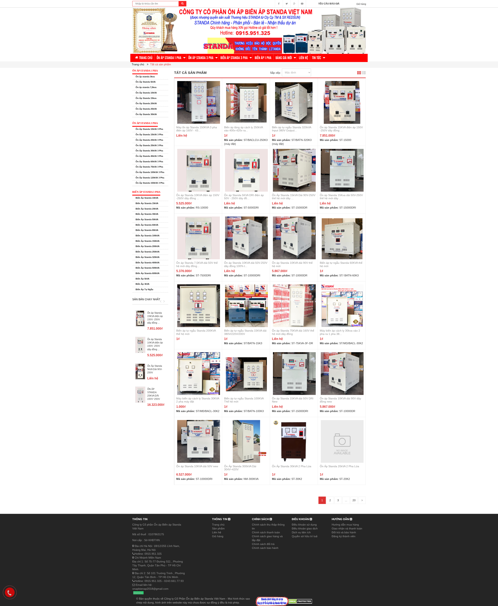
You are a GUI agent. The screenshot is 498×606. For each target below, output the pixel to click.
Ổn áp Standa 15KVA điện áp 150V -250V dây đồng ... (341, 129)
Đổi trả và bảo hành (344, 532)
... (346, 500)
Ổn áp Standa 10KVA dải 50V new (197, 466)
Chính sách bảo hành (265, 547)
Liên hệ (216, 532)
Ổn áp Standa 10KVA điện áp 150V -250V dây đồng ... (197, 197)
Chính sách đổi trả (263, 544)
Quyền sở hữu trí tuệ (304, 536)
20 (354, 500)
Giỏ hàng (217, 536)
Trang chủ (218, 524)
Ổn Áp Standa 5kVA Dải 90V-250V (154, 369)
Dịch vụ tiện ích (301, 532)
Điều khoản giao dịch (305, 528)
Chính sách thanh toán (266, 532)
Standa (137, 592)
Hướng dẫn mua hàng (345, 524)
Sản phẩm (218, 528)
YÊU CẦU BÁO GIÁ (328, 3)
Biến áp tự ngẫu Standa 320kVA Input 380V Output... (291, 129)
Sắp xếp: (275, 72)
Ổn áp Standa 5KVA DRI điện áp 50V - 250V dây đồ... (244, 197)
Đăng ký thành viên (343, 536)
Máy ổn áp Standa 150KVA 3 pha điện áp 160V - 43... (196, 129)
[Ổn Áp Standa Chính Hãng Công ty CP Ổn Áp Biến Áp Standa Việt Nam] (249, 30)
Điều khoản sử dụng (304, 524)
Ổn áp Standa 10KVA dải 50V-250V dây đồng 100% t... (245, 264)
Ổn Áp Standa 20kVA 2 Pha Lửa (339, 466)
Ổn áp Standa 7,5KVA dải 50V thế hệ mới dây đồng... (197, 264)
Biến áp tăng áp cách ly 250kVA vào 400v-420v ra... (243, 129)
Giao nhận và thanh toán (347, 528)
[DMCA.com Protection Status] (300, 601)
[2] (362, 500)
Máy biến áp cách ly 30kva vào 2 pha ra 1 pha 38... (340, 332)
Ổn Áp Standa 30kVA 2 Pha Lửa (291, 466)
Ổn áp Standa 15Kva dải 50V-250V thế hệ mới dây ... (341, 197)
